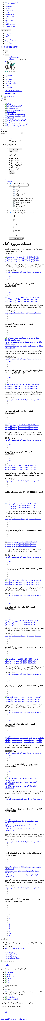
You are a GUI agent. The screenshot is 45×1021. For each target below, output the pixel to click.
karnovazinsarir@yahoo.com (14, 948)
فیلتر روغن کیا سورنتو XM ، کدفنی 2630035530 (21, 427)
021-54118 (4, 47)
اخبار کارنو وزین (10, 956)
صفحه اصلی (9, 75)
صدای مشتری (10, 26)
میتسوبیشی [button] (19, 110)
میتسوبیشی (9, 10)
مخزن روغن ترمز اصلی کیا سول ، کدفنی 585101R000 (23, 740)
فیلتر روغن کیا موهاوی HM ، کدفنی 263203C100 (22, 259)
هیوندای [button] (15, 108)
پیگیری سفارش (10, 39)
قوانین (7, 965)
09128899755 (13, 47)
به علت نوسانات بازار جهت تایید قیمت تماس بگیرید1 (24, 799)
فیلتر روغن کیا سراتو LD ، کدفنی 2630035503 (21, 661)
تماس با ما (8, 43)
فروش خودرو (9, 20)
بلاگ (6, 37)
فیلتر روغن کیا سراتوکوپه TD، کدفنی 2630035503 (22, 582)
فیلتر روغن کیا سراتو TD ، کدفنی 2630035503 (21, 623)
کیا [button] (10, 104)
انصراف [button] (12, 173)
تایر (6, 22)
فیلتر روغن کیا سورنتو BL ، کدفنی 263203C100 (21, 299)
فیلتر (6, 179)
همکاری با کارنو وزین (12, 958)
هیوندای (7, 8)
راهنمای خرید (9, 952)
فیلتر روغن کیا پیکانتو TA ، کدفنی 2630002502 (21, 467)
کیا (6, 5)
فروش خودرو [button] (21, 120)
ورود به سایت (14, 57)
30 (10, 931)
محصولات (8, 33)
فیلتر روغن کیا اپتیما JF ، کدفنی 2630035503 (20, 506)
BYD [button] (13, 112)
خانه (10, 139)
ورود (13, 93)
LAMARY (8, 6)
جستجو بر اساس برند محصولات (22, 183)
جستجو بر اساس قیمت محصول (23, 212)
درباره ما (8, 41)
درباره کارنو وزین (11, 954)
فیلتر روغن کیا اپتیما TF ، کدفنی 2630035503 (20, 544)
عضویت (7, 93)
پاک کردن (8, 181)
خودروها (8, 35)
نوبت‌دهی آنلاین (10, 24)
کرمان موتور (9, 14)
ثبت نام (11, 59)
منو (2, 98)
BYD (7, 12)
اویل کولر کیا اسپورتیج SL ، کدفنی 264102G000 (21, 386)
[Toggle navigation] (5, 98)
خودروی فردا (9, 16)
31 (10, 933)
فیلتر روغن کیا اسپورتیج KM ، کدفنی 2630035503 (22, 699)
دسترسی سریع (6, 30)
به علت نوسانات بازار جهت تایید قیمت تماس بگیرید (23, 272)
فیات (6, 18)
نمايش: (7, 253)
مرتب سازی (13, 151)
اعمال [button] (12, 171)
